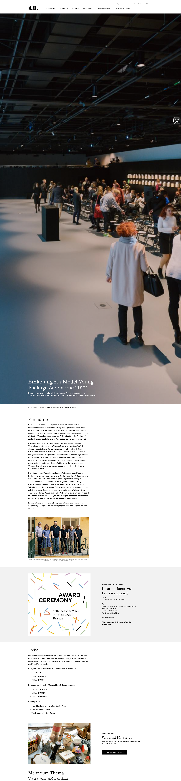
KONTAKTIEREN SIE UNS (114, 752)
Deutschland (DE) (143, 4)
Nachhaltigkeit (117, 4)
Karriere (126, 4)
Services (75, 8)
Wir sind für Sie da (117, 737)
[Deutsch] (29, 407)
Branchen (63, 8)
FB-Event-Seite (120, 622)
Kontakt (133, 4)
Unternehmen (87, 8)
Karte (117, 613)
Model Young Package (123, 8)
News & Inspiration (104, 8)
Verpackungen (50, 8)
